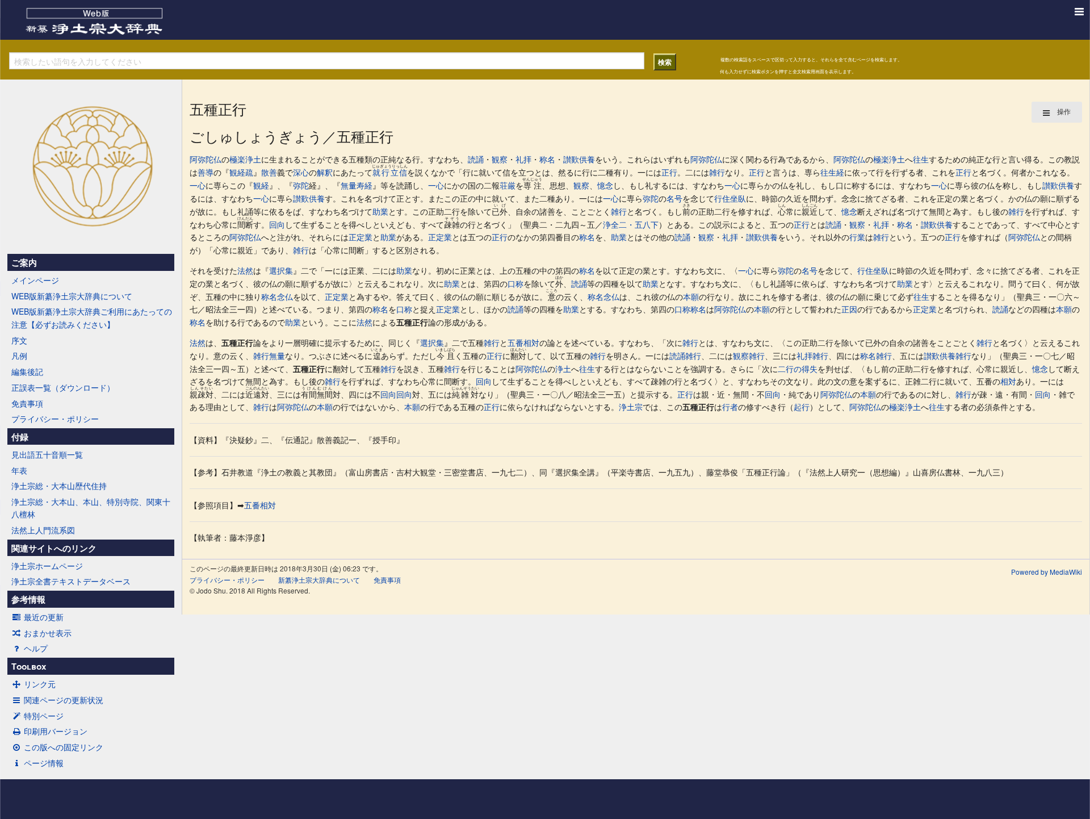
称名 (547, 159)
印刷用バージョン (55, 731)
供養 (587, 159)
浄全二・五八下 (631, 224)
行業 (857, 237)
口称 (515, 283)
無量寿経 (356, 185)
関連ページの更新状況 (63, 699)
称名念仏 (277, 296)
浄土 (563, 368)
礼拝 (523, 159)
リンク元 (40, 684)
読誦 (476, 159)
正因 (849, 309)
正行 (669, 172)
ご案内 (24, 262)
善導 (205, 172)
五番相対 (523, 342)
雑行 (717, 172)
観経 (261, 185)
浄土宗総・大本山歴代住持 (59, 485)
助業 (380, 211)
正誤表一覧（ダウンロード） (63, 387)
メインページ (35, 280)
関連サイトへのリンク (54, 548)
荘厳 (507, 185)
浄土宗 (631, 406)
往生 (921, 159)
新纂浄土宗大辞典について (319, 579)
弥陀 (301, 185)
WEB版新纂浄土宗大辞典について (71, 296)
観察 (500, 159)
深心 (301, 172)
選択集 (281, 270)
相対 (1008, 381)
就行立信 (390, 172)
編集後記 (27, 371)
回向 (277, 224)
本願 (691, 296)
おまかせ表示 (48, 632)
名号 (674, 198)
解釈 (325, 172)
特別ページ (44, 715)
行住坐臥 (730, 198)
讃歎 (571, 159)
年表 (19, 470)
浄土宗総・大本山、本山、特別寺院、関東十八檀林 (90, 508)
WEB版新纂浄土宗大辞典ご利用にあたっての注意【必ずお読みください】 (91, 317)
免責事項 (27, 403)
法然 (245, 270)
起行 (802, 406)
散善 (269, 172)
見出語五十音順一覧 (47, 454)
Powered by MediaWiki (1046, 571)
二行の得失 (798, 368)
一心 (198, 185)
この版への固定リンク (63, 747)
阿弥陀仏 (205, 159)
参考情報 (28, 599)
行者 (730, 406)
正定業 (360, 237)
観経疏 (241, 172)
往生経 (832, 172)
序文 (19, 340)
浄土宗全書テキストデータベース (71, 581)
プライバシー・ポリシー (55, 418)
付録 (19, 437)
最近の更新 (44, 616)
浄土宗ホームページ (47, 565)
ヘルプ (36, 648)
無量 (277, 355)
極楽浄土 (245, 159)
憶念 (605, 185)
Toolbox (28, 666)
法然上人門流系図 (43, 530)
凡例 (19, 355)
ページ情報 (44, 762)
